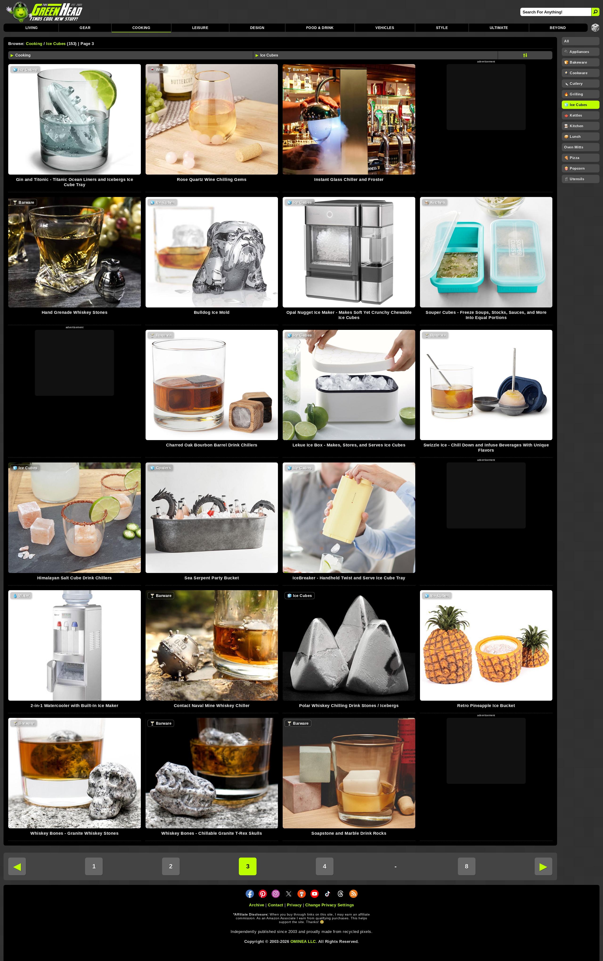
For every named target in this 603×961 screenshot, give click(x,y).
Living (31, 28)
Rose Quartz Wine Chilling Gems (211, 179)
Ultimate (499, 28)
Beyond (558, 28)
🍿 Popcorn (574, 168)
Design (257, 28)
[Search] (595, 12)
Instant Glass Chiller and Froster (349, 179)
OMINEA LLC (303, 941)
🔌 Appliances (576, 52)
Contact (275, 905)
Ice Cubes (56, 43)
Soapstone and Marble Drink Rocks (348, 833)
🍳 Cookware (575, 73)
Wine (157, 70)
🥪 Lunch (572, 137)
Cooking (141, 28)
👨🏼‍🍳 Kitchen (573, 126)
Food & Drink (320, 28)
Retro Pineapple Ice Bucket (486, 705)
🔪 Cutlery (573, 84)
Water (21, 596)
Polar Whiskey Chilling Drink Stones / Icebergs (349, 705)
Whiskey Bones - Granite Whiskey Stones (74, 833)
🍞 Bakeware (575, 62)
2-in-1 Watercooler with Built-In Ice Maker (74, 705)
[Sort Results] (525, 55)
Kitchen (434, 202)
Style (442, 28)
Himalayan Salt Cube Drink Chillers (74, 578)
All (566, 41)
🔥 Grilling (573, 94)
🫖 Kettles (573, 115)
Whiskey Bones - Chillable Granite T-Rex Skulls (211, 833)
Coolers (160, 468)
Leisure (200, 28)
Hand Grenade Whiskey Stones (75, 312)
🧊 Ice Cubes (575, 105)
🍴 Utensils (574, 179)
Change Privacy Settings (329, 905)
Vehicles (384, 28)
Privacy (294, 905)
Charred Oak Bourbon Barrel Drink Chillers (211, 445)
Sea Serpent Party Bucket (211, 578)
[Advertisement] (486, 97)
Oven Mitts (573, 147)
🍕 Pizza (571, 158)
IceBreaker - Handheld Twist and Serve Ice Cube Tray (349, 578)
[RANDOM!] (595, 28)
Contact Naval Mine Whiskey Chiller (212, 705)
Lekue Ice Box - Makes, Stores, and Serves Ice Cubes (349, 445)
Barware (298, 70)
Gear (85, 28)
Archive (256, 905)
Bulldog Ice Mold (212, 312)
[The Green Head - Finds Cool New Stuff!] (45, 12)
